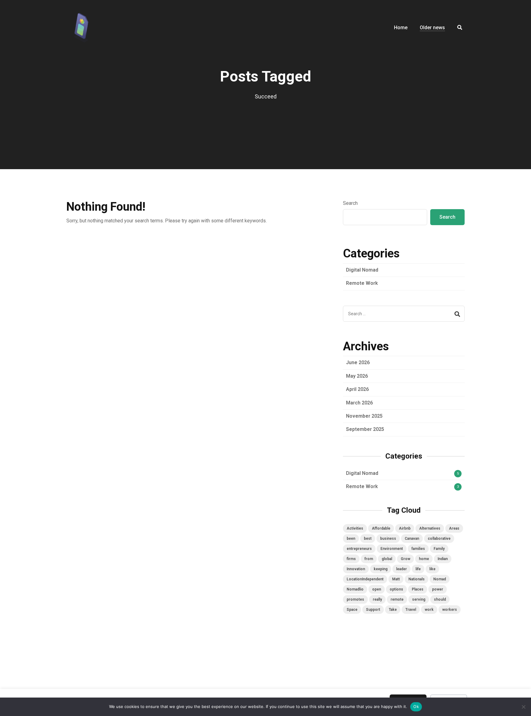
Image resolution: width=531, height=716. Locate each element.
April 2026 (357, 389)
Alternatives (429, 528)
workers (449, 609)
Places (417, 589)
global (387, 559)
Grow (405, 559)
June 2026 (358, 362)
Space (352, 609)
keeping (380, 569)
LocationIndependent (365, 579)
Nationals (416, 579)
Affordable (381, 528)
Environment (391, 549)
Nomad (439, 579)
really (377, 599)
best (368, 538)
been (351, 538)
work (429, 609)
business (388, 538)
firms (351, 559)
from (368, 559)
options (396, 589)
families (418, 549)
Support (373, 609)
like (432, 569)
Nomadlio (355, 589)
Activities (355, 528)
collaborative (439, 538)
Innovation (356, 569)
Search (350, 203)
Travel (410, 609)
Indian (443, 559)
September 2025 (365, 429)
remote (397, 599)
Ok (416, 706)
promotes (355, 599)
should (440, 599)
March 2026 (359, 403)
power (437, 589)
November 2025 (364, 416)
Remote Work (362, 283)
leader (401, 569)
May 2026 (357, 376)
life (418, 569)
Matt (396, 579)
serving (418, 599)
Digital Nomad (362, 270)
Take (393, 609)
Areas (454, 528)
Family (439, 549)
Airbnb (405, 528)
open (376, 589)
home (424, 559)
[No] (523, 707)
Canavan (412, 538)
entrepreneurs (359, 549)
